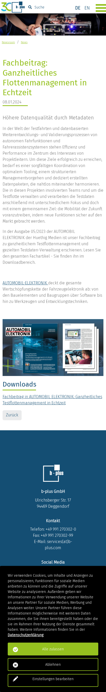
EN (87, 8)
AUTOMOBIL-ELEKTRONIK (25, 283)
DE (77, 8)
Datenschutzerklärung (25, 635)
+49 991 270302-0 (61, 529)
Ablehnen (53, 664)
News (24, 42)
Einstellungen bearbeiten (53, 679)
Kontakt (53, 520)
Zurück (12, 415)
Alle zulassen (53, 649)
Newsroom (8, 42)
